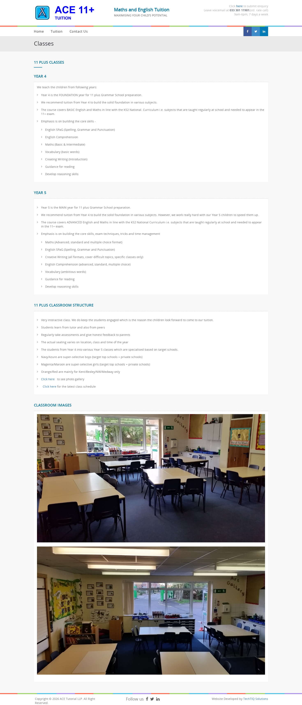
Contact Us (79, 31)
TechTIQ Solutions (255, 699)
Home (39, 31)
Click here (48, 379)
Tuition (56, 31)
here (239, 6)
